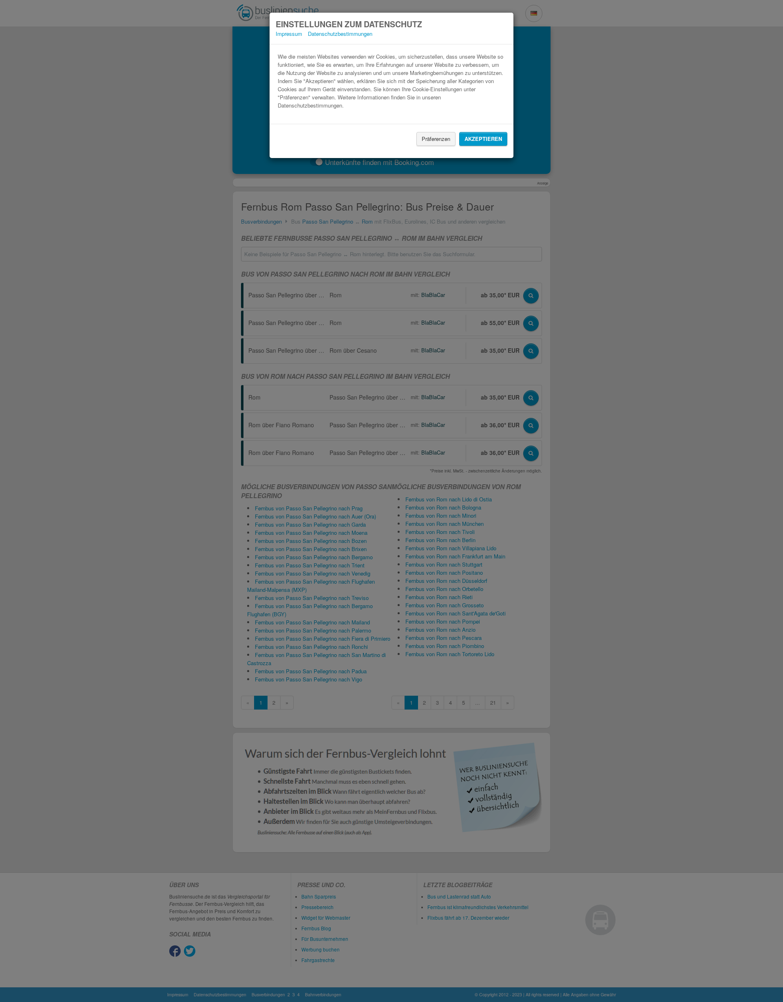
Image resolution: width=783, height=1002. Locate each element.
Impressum (289, 33)
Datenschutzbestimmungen (340, 33)
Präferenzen (436, 139)
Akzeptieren (483, 139)
